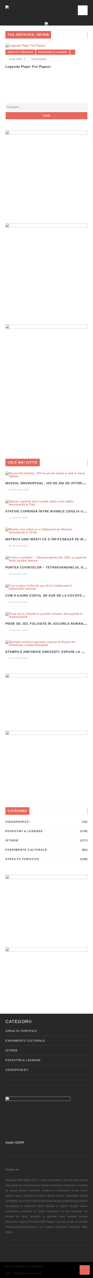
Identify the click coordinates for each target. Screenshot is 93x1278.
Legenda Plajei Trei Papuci (28, 66)
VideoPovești (17, 822)
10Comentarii (38, 59)
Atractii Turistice (20, 52)
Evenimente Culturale (26, 850)
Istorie (12, 840)
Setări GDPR (14, 1142)
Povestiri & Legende (52, 52)
